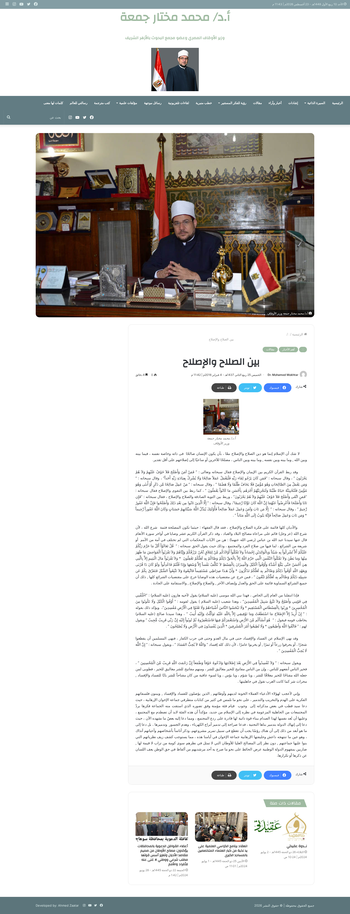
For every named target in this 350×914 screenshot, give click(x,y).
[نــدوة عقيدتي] (281, 827)
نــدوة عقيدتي (297, 846)
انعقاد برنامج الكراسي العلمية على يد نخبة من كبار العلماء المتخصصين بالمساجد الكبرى (222, 850)
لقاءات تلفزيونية (178, 103)
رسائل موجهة (152, 103)
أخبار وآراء (275, 103)
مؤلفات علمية (128, 103)
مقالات (257, 103)
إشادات (293, 103)
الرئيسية (337, 103)
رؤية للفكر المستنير (233, 103)
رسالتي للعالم (78, 103)
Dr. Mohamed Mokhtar (283, 375)
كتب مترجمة (102, 103)
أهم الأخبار (288, 349)
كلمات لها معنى (53, 103)
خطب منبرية (204, 103)
